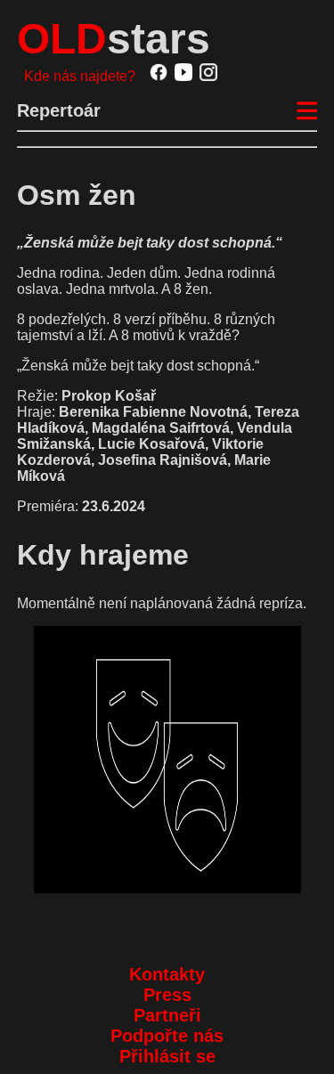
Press (167, 995)
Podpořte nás (167, 1036)
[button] (167, 759)
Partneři (167, 1015)
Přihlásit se (167, 1056)
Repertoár (59, 110)
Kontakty (167, 974)
